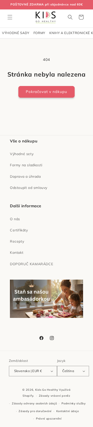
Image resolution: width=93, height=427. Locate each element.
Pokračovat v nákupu (46, 91)
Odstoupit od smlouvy (28, 187)
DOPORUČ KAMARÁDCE (31, 264)
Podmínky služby (74, 403)
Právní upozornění (49, 418)
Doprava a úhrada (25, 176)
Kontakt (16, 252)
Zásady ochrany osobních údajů (34, 403)
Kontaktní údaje (67, 411)
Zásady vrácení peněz (54, 395)
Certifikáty (19, 230)
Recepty (17, 241)
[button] (9, 17)
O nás (15, 219)
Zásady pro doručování (35, 411)
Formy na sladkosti (26, 165)
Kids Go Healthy (46, 389)
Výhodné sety (21, 154)
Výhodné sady (16, 33)
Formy (39, 33)
